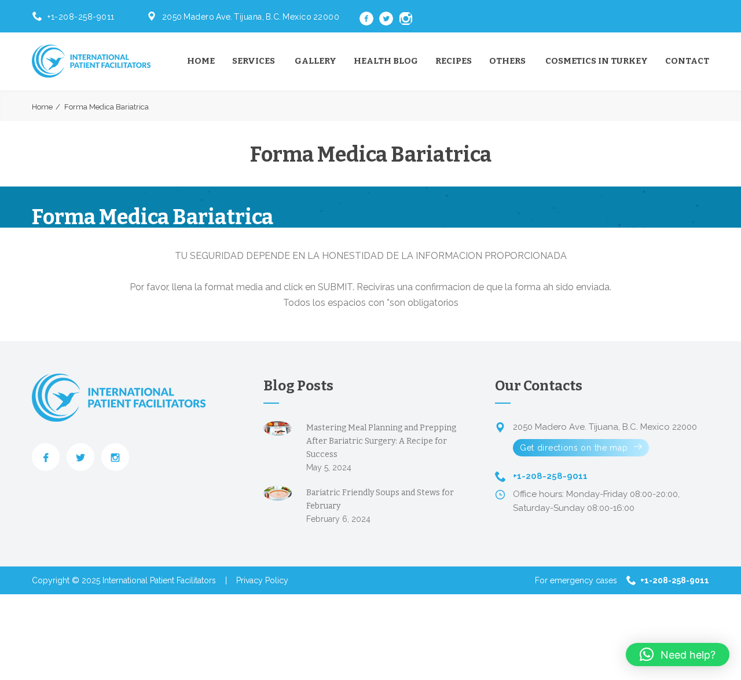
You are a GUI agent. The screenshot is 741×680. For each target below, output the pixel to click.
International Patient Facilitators (159, 580)
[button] (677, 654)
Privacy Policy (262, 580)
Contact (687, 61)
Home (201, 61)
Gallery (315, 61)
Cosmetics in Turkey (596, 61)
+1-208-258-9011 (81, 16)
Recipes (453, 61)
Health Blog (386, 61)
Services (253, 61)
